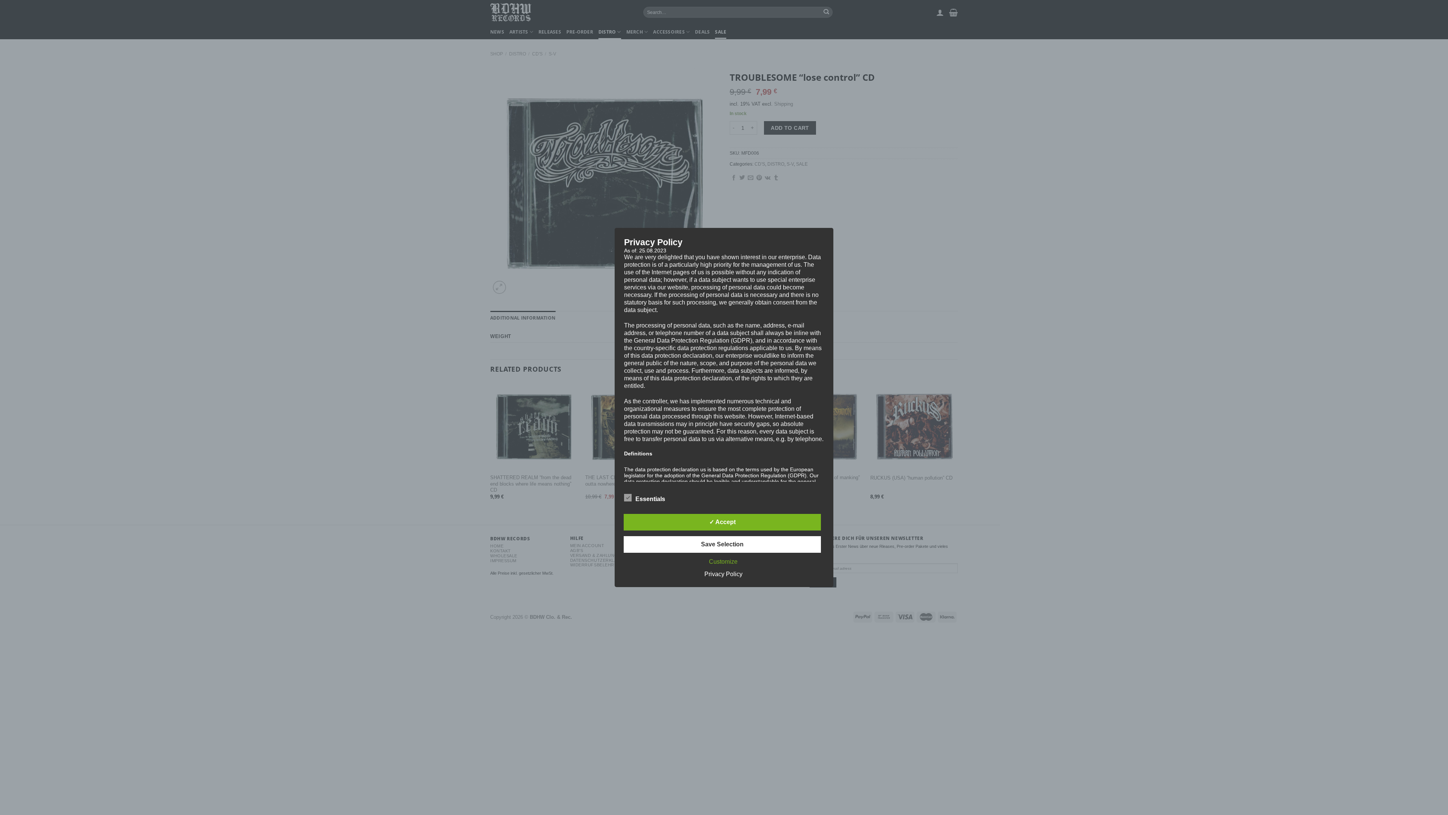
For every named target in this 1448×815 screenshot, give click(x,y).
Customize (723, 561)
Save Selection (722, 544)
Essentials (650, 499)
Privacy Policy (723, 574)
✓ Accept (722, 522)
